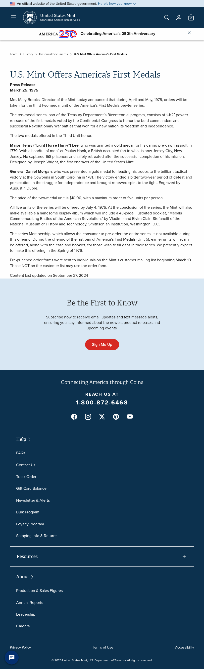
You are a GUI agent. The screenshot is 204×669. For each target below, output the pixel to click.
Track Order (26, 476)
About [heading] (23, 576)
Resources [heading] (27, 556)
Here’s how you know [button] (115, 3)
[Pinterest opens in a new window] (116, 416)
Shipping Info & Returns (36, 536)
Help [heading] (21, 439)
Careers (23, 626)
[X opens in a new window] (102, 416)
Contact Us (25, 465)
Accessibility (184, 647)
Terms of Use (103, 647)
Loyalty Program (30, 524)
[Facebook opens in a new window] (74, 416)
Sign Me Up (102, 344)
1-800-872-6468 (102, 402)
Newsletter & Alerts (33, 500)
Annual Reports (29, 602)
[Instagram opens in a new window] (88, 416)
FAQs (20, 453)
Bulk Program (27, 512)
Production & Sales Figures (39, 590)
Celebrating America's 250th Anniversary (116, 33)
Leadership (25, 614)
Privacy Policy (20, 647)
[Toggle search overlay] (167, 17)
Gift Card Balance (31, 488)
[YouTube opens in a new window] (130, 416)
